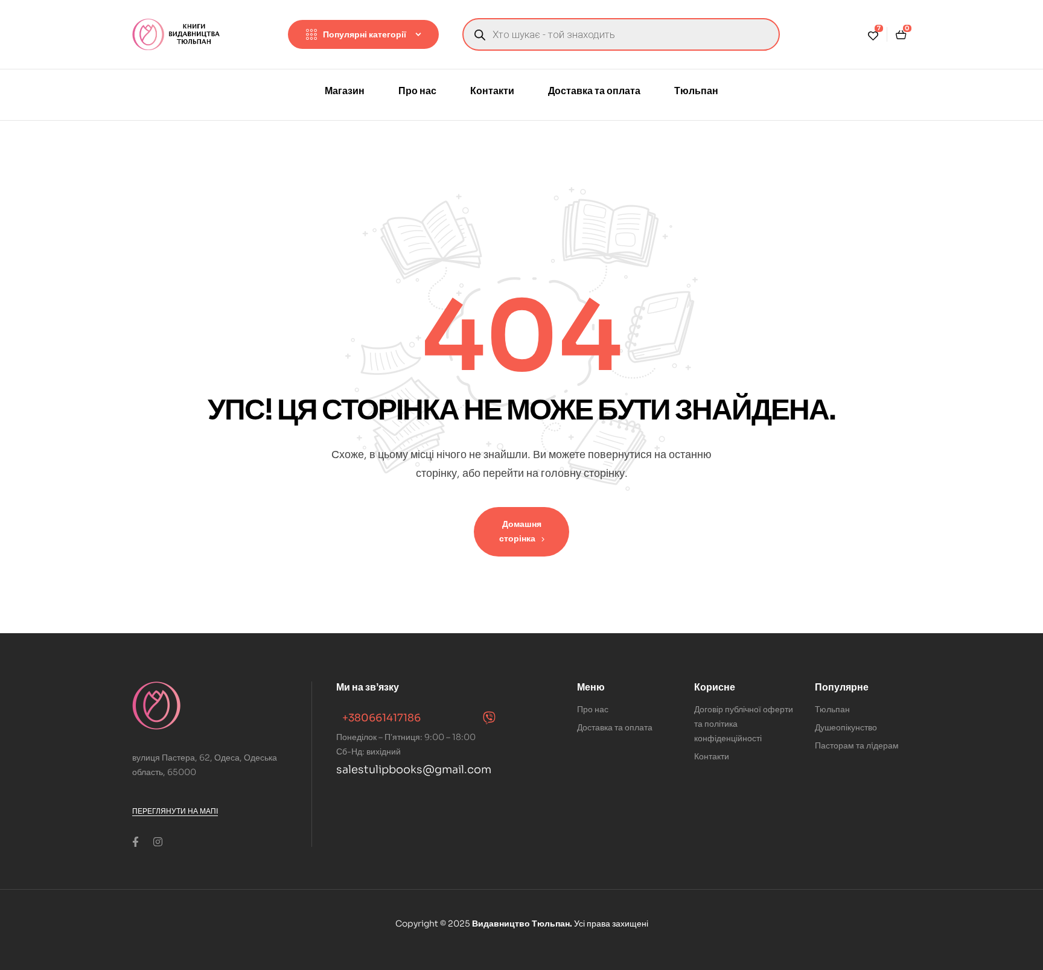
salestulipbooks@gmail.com (413, 769)
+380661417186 (381, 718)
